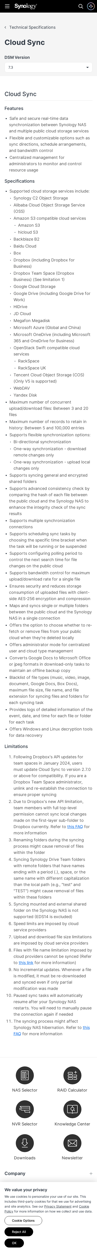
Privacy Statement (58, 1206)
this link (26, 962)
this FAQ (75, 826)
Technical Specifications (31, 27)
